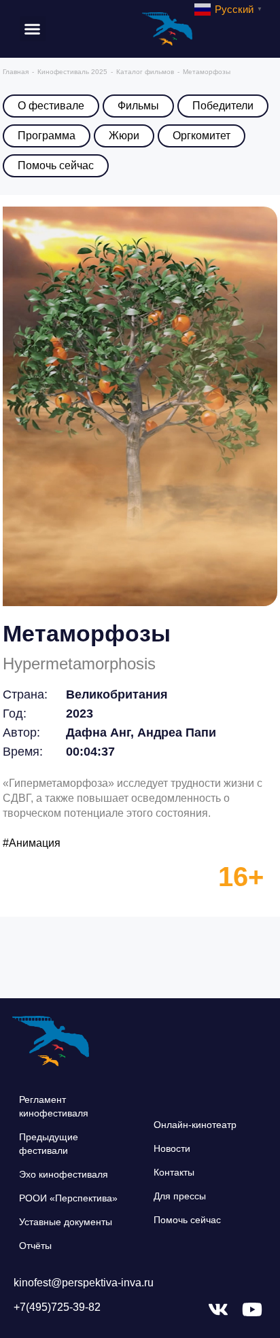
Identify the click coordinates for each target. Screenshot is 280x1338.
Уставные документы (65, 1221)
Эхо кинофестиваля (63, 1174)
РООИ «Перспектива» (68, 1198)
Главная (16, 71)
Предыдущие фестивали (48, 1143)
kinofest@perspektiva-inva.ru (84, 1282)
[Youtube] (252, 1309)
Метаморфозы (87, 633)
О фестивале (51, 105)
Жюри (124, 135)
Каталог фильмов (145, 71)
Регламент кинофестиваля (53, 1106)
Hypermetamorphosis (79, 663)
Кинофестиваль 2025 (72, 71)
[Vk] (218, 1309)
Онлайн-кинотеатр (195, 1124)
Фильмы (138, 105)
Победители (222, 105)
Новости (172, 1148)
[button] (33, 29)
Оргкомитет (201, 135)
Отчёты (35, 1245)
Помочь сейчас (56, 165)
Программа (46, 135)
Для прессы (180, 1196)
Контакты (174, 1172)
